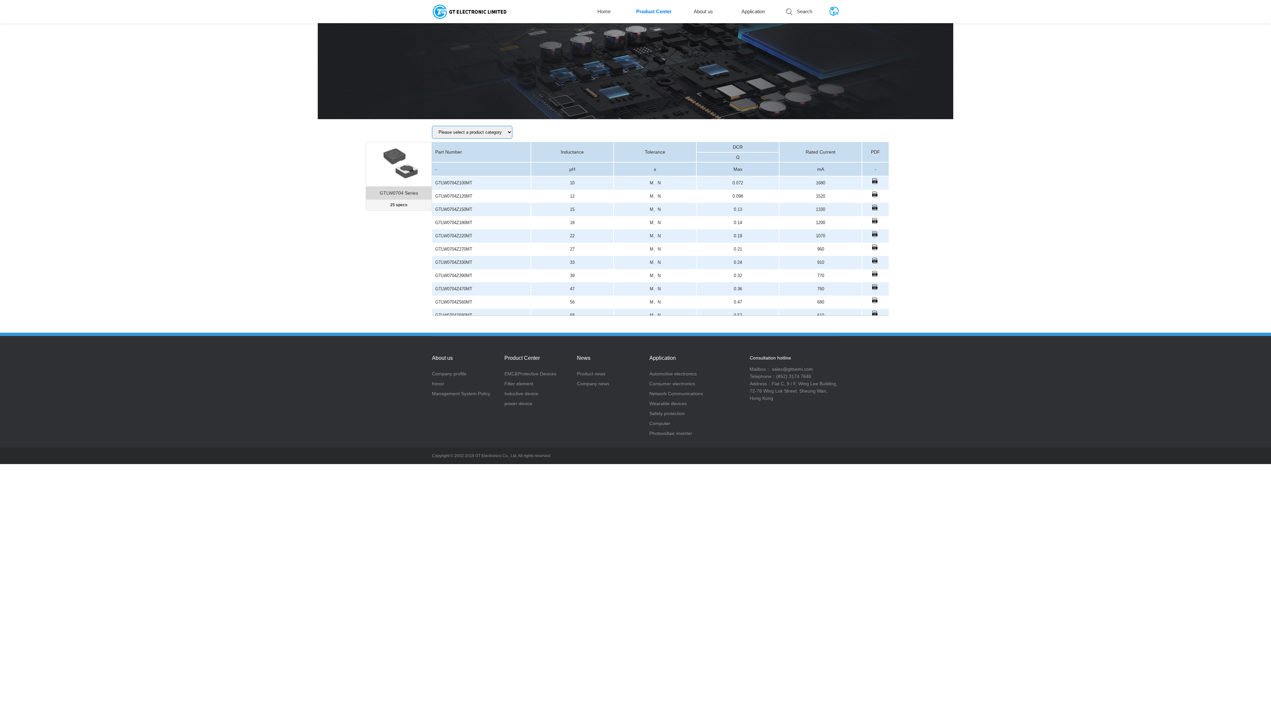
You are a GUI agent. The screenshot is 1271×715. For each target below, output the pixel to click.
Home (604, 11)
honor (438, 383)
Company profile (449, 373)
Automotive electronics (673, 373)
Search (804, 11)
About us (703, 11)
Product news (591, 373)
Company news (593, 383)
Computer (659, 423)
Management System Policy (461, 393)
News (583, 358)
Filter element (518, 383)
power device (518, 403)
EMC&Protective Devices (530, 373)
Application (753, 11)
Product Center (654, 11)
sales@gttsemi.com (792, 369)
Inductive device (521, 393)
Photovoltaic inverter (670, 433)
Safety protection (667, 413)
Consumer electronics (672, 383)
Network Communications (676, 393)
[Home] (469, 11)
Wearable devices (668, 403)
